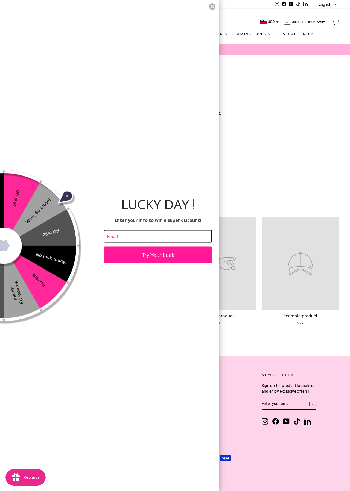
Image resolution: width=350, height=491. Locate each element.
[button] (212, 6)
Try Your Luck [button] (157, 254)
